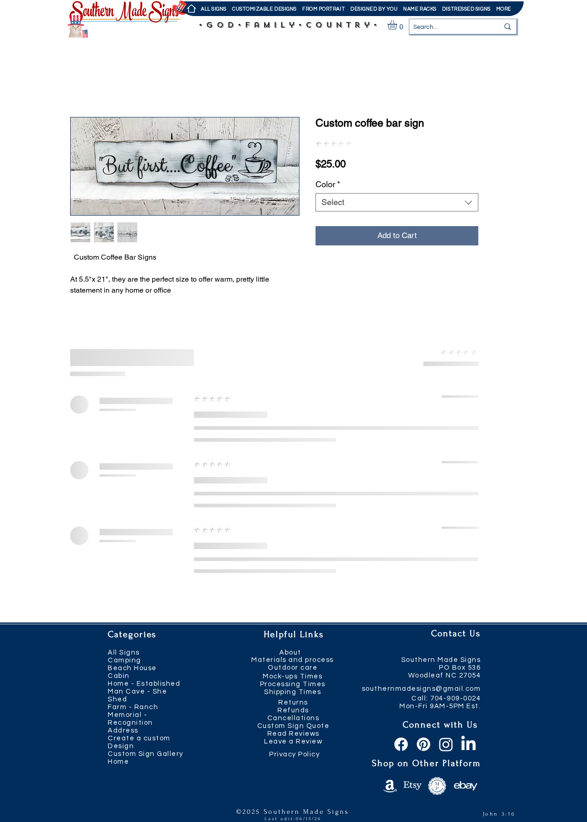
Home (118, 761)
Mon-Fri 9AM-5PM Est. (440, 706)
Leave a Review (293, 741)
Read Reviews (293, 733)
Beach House (132, 668)
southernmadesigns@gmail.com (421, 688)
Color (328, 184)
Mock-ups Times (292, 676)
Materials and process (292, 659)
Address (123, 730)
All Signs (124, 652)
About (290, 652)
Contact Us (456, 633)
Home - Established (144, 683)
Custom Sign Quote (293, 725)
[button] (323, 8)
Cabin (119, 675)
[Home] (191, 8)
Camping (124, 660)
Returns (293, 702)
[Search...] (507, 26)
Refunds (293, 710)
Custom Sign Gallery (145, 753)
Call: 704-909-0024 (446, 698)
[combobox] (397, 202)
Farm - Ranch (133, 707)
